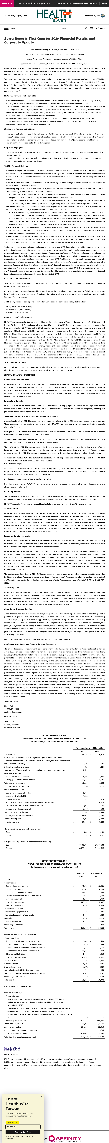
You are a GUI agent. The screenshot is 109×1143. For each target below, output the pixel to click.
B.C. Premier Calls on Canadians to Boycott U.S (27, 3)
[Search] (86, 28)
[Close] (42, 1097)
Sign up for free (23, 1132)
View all (103, 3)
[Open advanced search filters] (91, 28)
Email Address (12, 1122)
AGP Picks (7, 3)
